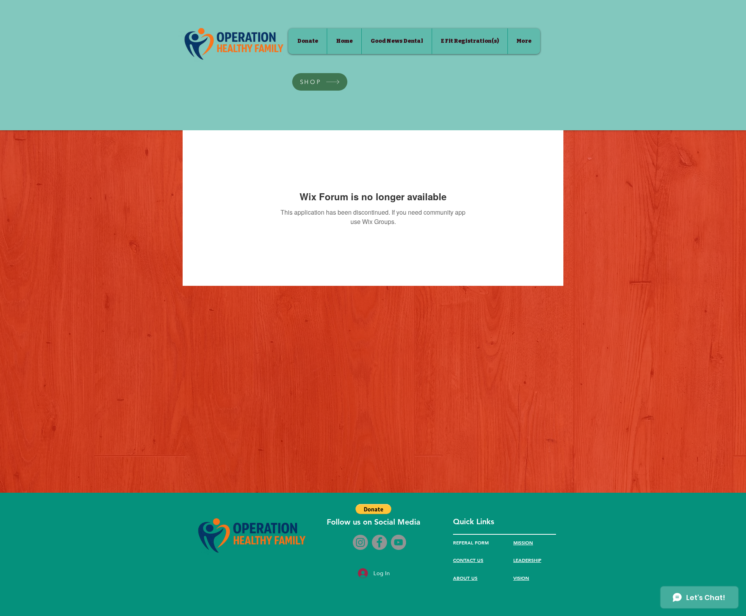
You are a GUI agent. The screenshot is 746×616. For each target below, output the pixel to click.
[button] (373, 509)
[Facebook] (379, 542)
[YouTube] (398, 542)
